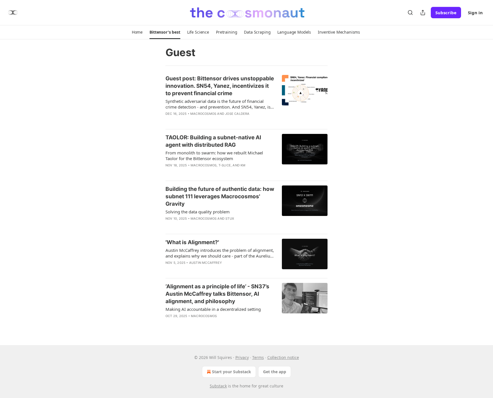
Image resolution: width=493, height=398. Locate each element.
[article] (246, 100)
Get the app (274, 371)
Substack (218, 386)
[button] (137, 32)
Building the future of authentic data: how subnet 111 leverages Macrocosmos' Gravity (219, 196)
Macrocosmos (203, 114)
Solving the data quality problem (197, 212)
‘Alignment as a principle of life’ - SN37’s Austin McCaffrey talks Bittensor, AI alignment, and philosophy (217, 294)
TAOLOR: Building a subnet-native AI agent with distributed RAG (213, 141)
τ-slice (225, 165)
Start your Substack (231, 371)
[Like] (169, 121)
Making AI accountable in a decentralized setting (213, 309)
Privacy (242, 357)
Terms (258, 357)
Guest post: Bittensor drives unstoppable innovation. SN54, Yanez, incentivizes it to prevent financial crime (219, 86)
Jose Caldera (237, 114)
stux (229, 219)
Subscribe (445, 12)
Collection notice (283, 357)
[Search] (410, 12)
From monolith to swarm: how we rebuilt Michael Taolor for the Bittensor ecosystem (214, 155)
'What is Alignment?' (192, 242)
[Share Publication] (423, 12)
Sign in (475, 12)
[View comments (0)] (203, 121)
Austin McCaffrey (205, 263)
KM (243, 165)
